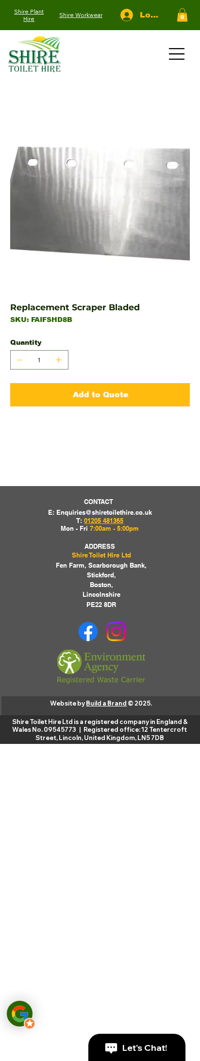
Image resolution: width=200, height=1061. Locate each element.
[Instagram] (116, 631)
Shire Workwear (80, 14)
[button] (182, 14)
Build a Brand (106, 703)
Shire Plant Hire (29, 15)
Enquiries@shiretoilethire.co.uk (104, 512)
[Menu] (177, 54)
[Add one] (58, 360)
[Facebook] (88, 631)
